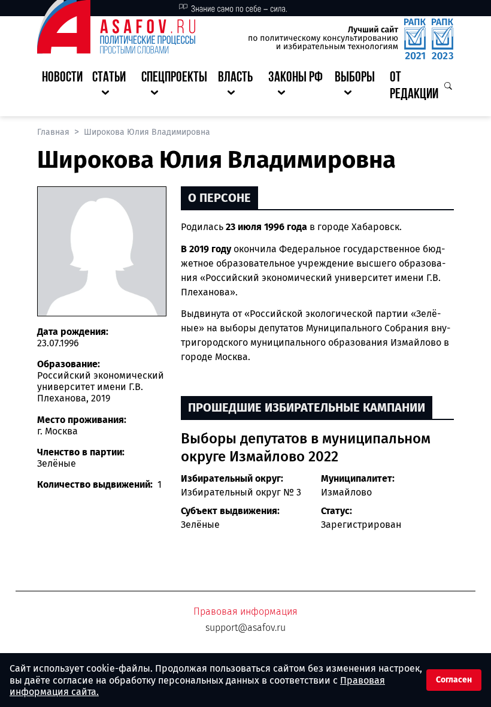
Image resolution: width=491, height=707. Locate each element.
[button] (112, 87)
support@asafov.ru (245, 627)
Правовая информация (245, 611)
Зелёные (200, 524)
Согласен (454, 680)
